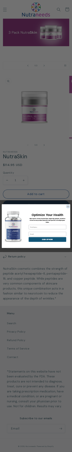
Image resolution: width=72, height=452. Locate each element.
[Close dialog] (68, 206)
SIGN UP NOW (47, 239)
